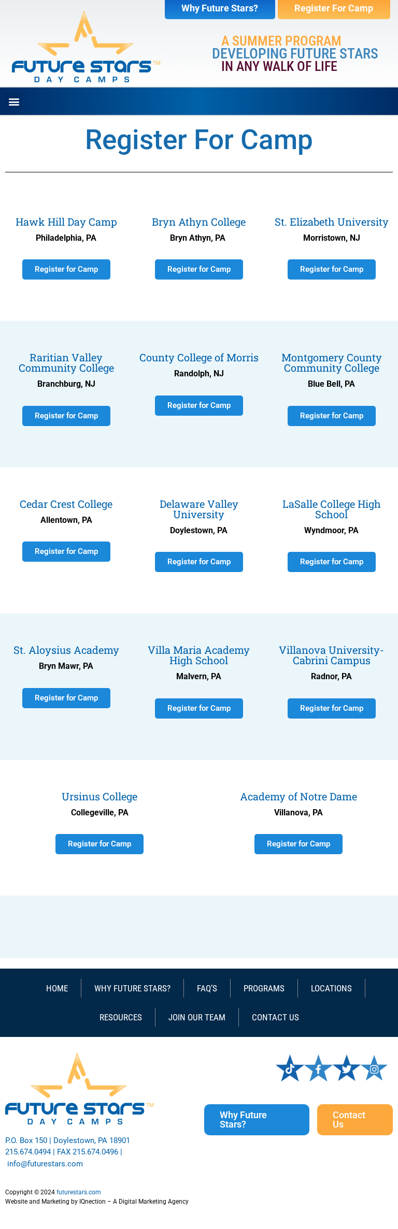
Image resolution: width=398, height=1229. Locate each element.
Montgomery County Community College (331, 362)
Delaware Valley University (199, 509)
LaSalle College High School (331, 509)
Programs (264, 988)
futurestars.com (78, 1192)
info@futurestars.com (45, 1163)
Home (57, 988)
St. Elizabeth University (332, 221)
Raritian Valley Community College (66, 362)
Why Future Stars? (132, 988)
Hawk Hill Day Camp (66, 221)
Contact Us (275, 1017)
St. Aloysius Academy (66, 649)
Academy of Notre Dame (298, 796)
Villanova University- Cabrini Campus (331, 655)
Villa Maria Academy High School (199, 655)
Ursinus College (99, 796)
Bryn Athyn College (199, 221)
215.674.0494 (28, 1152)
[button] (13, 101)
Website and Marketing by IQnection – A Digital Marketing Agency (97, 1201)
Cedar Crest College (66, 503)
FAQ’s (207, 988)
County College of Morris (199, 357)
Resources (121, 1017)
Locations (331, 988)
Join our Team (196, 1017)
